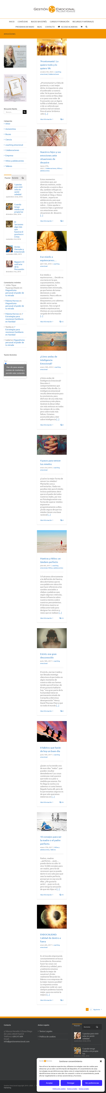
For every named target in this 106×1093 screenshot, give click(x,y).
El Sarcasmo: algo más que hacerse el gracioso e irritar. (18, 229)
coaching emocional (14, 145)
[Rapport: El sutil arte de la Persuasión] (9, 262)
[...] (46, 113)
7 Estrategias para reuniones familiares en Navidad (14, 317)
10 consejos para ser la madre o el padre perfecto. (50, 840)
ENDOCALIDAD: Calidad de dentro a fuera (50, 938)
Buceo (8, 134)
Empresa (9, 155)
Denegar (70, 1083)
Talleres (53, 850)
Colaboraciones (53, 74)
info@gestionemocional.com (16, 1041)
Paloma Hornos (12, 300)
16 (62, 802)
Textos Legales (72, 1089)
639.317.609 (18, 1036)
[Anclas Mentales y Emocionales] (9, 246)
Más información (46, 119)
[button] (101, 1061)
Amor (7, 123)
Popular (8, 178)
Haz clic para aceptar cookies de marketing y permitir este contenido (15, 370)
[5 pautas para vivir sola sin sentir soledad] (9, 184)
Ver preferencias (92, 1083)
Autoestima (10, 129)
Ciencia (8, 139)
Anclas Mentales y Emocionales (19, 249)
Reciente (15, 178)
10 (62, 895)
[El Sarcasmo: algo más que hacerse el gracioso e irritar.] (9, 222)
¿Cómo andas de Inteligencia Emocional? (48, 360)
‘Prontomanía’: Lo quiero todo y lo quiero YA (49, 65)
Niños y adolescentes (55, 568)
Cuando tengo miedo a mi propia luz (19, 208)
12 (62, 322)
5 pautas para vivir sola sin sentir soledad (18, 189)
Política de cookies (59, 1089)
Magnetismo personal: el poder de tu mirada (14, 293)
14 (62, 618)
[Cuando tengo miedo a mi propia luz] (9, 204)
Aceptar (49, 1083)
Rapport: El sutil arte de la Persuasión (19, 265)
